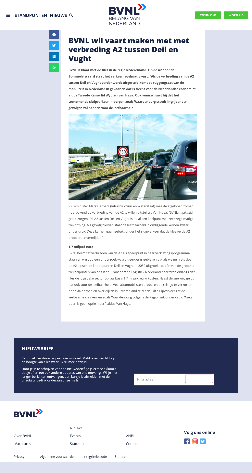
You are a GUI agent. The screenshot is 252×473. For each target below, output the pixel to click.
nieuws (58, 15)
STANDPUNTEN (31, 15)
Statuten (121, 456)
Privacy (19, 456)
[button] (71, 15)
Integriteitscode (95, 456)
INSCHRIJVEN (199, 379)
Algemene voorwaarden (58, 456)
